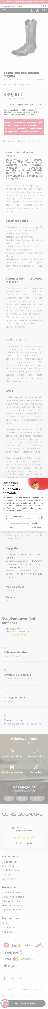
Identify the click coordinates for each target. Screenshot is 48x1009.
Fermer (12, 528)
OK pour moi (36, 528)
